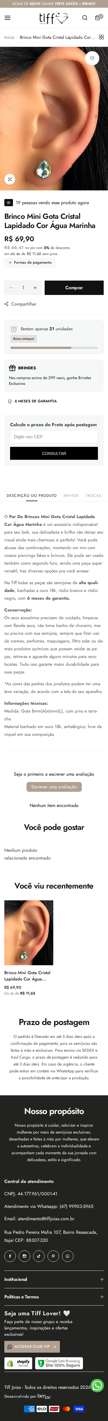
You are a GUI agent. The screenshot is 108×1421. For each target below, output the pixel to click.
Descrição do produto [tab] (32, 495)
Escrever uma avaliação (54, 786)
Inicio (9, 37)
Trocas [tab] (93, 495)
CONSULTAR (54, 453)
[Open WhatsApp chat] (97, 1385)
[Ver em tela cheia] (9, 179)
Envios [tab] (71, 495)
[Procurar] (84, 17)
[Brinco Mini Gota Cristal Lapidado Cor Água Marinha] (28, 933)
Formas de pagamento (33, 262)
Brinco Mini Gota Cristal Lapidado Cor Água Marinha (27, 976)
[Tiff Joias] (54, 17)
